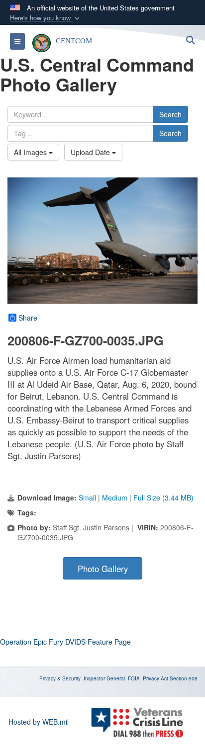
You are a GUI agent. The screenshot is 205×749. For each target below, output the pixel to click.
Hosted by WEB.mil (38, 722)
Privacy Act (155, 678)
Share (27, 318)
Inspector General (104, 678)
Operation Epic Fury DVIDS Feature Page (65, 642)
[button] (46, 18)
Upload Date (91, 152)
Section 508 (184, 678)
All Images (31, 152)
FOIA (134, 678)
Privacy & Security (60, 678)
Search (170, 114)
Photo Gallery (103, 569)
